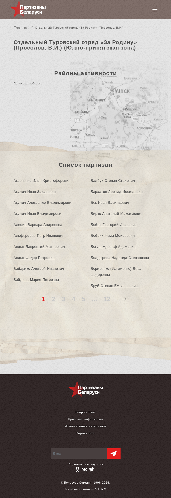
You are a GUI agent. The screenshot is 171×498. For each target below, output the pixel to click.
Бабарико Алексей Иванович (39, 269)
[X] (91, 469)
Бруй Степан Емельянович (114, 286)
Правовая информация (85, 419)
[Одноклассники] (77, 469)
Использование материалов (86, 426)
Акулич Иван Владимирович (39, 214)
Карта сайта (86, 433)
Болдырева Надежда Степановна (120, 258)
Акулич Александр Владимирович (43, 203)
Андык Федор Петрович (34, 258)
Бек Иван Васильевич (110, 203)
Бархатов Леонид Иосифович (117, 192)
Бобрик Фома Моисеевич (113, 236)
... (94, 298)
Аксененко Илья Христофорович (42, 181)
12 (107, 298)
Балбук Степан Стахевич (113, 181)
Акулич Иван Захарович (35, 192)
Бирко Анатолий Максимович (116, 214)
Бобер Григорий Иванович (114, 225)
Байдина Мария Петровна (36, 280)
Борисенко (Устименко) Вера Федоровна (116, 272)
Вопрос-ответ (85, 412)
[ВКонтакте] (84, 469)
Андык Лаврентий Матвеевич (39, 247)
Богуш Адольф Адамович (113, 247)
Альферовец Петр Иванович (38, 236)
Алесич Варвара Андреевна (38, 225)
